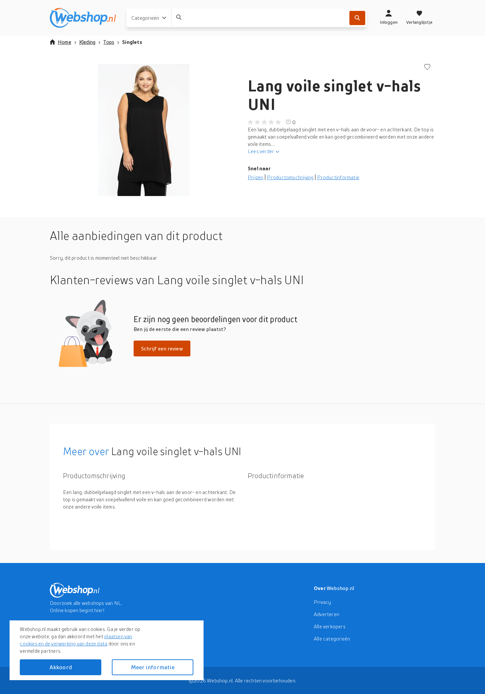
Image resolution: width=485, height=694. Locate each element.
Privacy (322, 602)
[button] (143, 130)
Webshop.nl (340, 588)
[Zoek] (357, 18)
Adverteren (326, 614)
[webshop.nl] (83, 18)
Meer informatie (153, 667)
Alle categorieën (332, 639)
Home (64, 42)
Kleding (87, 42)
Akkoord (60, 667)
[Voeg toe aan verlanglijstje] (427, 67)
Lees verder (261, 151)
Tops (108, 42)
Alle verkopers (329, 626)
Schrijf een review (162, 348)
